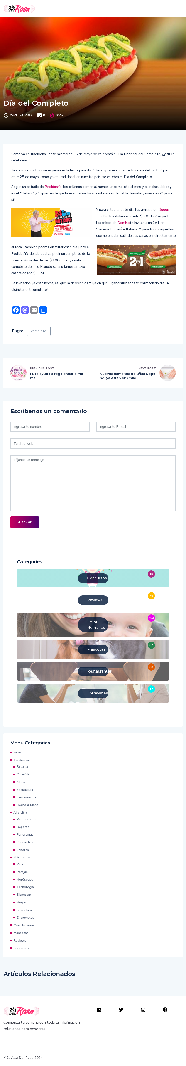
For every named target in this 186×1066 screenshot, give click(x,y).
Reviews (19, 940)
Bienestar (24, 894)
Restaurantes (27, 819)
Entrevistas (25, 917)
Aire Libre (20, 812)
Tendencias (21, 760)
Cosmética (24, 774)
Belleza (22, 766)
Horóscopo (25, 879)
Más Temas (22, 857)
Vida (20, 864)
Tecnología (25, 887)
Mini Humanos (23, 925)
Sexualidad (25, 789)
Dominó (123, 222)
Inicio (17, 752)
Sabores (23, 850)
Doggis (164, 209)
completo (38, 331)
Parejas (22, 871)
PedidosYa (53, 186)
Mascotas (20, 933)
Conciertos (25, 842)
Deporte (23, 826)
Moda (21, 782)
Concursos (21, 948)
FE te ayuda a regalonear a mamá (56, 376)
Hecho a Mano (28, 805)
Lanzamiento (26, 797)
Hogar (21, 902)
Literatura (24, 910)
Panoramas (25, 834)
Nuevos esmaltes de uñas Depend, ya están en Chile (127, 376)
